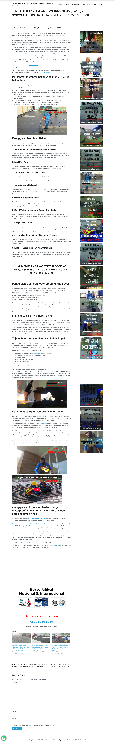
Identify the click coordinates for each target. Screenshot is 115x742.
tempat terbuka (38, 353)
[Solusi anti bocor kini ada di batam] (91, 324)
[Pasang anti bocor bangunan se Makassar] (91, 301)
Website (14, 718)
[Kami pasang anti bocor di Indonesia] (91, 395)
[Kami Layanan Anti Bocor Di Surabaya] (91, 230)
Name (14, 705)
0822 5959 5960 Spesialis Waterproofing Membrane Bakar (32, 3)
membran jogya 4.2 (31, 28)
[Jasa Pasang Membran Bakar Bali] (91, 89)
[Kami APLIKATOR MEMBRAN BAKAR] (91, 207)
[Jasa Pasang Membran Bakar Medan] (91, 112)
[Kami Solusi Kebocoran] (91, 183)
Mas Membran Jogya (44, 28)
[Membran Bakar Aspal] (91, 65)
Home (60, 4)
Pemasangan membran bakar (20, 523)
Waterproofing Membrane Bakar (36, 518)
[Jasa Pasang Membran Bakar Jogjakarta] (91, 254)
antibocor (56, 545)
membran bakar (33, 65)
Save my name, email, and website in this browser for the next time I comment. (35, 725)
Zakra (76, 740)
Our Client (66, 4)
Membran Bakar (16, 143)
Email (14, 711)
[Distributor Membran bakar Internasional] (91, 42)
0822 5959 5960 (41, 621)
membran (43, 423)
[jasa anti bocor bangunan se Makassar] (91, 442)
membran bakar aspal (44, 72)
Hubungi (29, 547)
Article (88, 4)
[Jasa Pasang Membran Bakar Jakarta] (91, 160)
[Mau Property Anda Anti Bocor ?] (91, 371)
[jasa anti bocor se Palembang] (91, 418)
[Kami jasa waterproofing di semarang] (91, 277)
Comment (15, 682)
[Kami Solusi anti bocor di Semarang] (91, 348)
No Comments (16, 28)
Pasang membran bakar (18, 531)
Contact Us (95, 4)
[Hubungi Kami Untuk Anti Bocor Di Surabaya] (91, 136)
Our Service (75, 4)
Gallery (83, 4)
